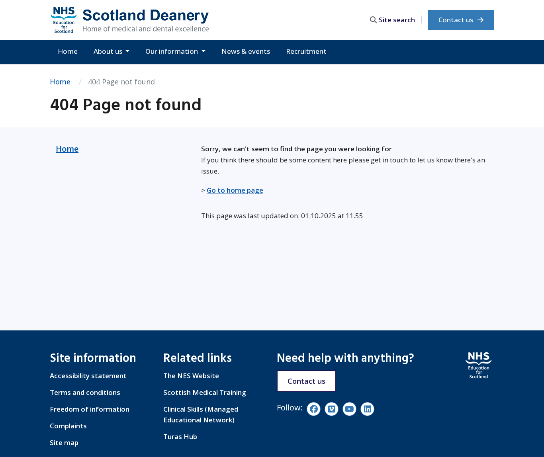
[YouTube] (349, 409)
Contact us (456, 19)
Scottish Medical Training (204, 392)
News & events (245, 51)
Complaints (68, 425)
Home (68, 51)
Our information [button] (172, 51)
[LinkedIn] (367, 409)
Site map (64, 442)
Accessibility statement (88, 375)
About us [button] (109, 51)
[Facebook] (314, 409)
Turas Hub (180, 436)
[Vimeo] (332, 409)
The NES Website (191, 375)
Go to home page (235, 190)
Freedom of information (89, 409)
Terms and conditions (85, 392)
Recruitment (306, 51)
